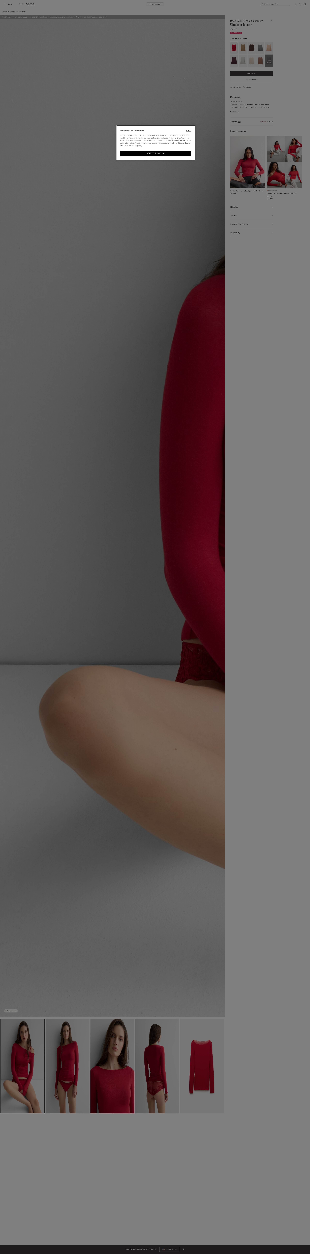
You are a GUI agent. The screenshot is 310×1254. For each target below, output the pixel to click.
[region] (155, 142)
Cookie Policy (183, 140)
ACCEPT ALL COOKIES (155, 153)
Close (188, 131)
